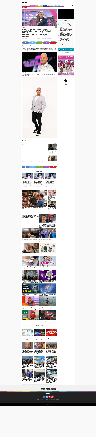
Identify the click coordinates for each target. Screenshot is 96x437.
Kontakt (38, 399)
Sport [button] (51, 5)
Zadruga (32, 5)
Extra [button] (59, 5)
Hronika (41, 5)
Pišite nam (57, 399)
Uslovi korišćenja (52, 399)
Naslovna (24, 5)
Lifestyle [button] (55, 5)
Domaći (23, 27)
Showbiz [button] (36, 5)
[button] (23, 178)
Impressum (46, 399)
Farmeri (45, 5)
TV (48, 5)
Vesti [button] (29, 5)
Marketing (42, 399)
